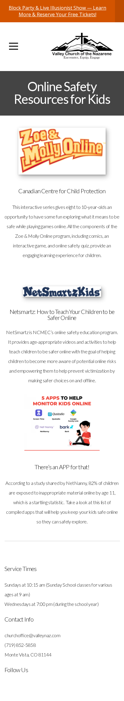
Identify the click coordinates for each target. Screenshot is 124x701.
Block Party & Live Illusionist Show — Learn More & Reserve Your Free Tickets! (57, 11)
